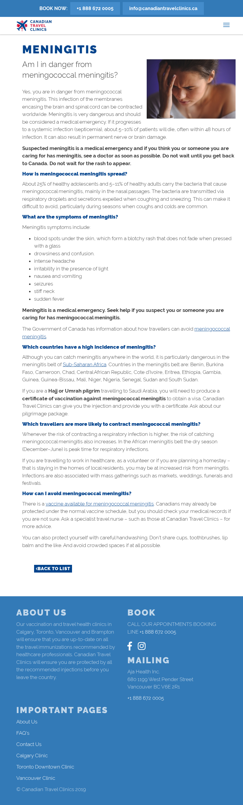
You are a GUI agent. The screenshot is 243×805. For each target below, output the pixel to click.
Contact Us (28, 744)
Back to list (54, 568)
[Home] (34, 25)
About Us (26, 722)
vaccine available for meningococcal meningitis (100, 504)
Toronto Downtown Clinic (45, 767)
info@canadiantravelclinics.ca (163, 8)
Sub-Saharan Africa (84, 364)
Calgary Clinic (32, 755)
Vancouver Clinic (35, 778)
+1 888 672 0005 (95, 8)
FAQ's (22, 733)
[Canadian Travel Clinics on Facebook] (129, 646)
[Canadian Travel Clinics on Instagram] (142, 646)
